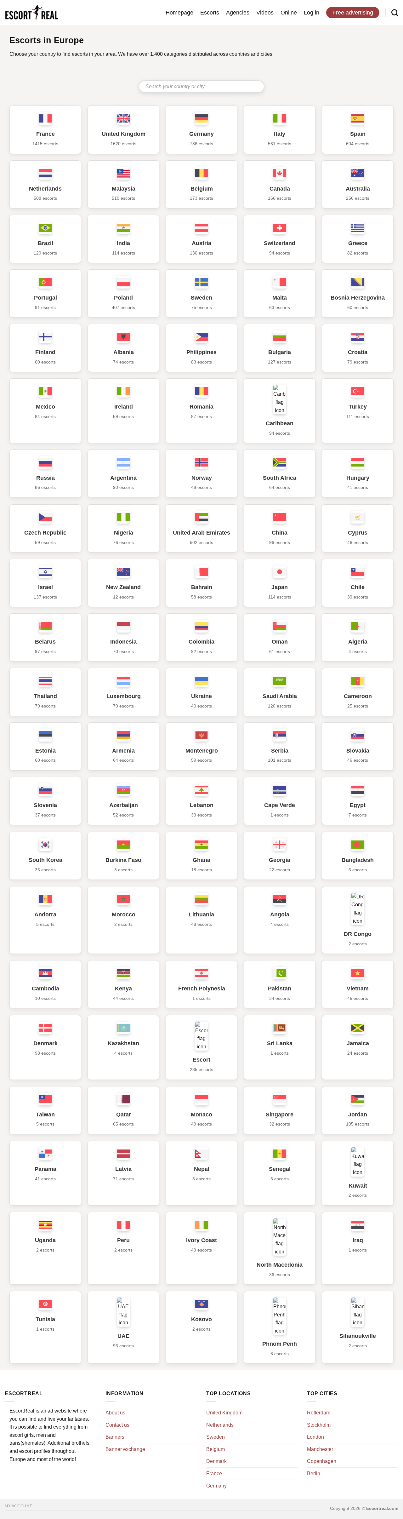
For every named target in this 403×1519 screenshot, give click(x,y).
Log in (311, 12)
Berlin (313, 1473)
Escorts (209, 12)
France (214, 1473)
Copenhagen (321, 1461)
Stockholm (319, 1425)
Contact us (117, 1425)
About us (115, 1412)
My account (18, 1506)
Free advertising (352, 12)
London (315, 1437)
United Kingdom (224, 1412)
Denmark (216, 1461)
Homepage (179, 12)
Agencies (237, 12)
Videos (265, 12)
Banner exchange (125, 1449)
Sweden (215, 1437)
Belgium (215, 1449)
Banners (114, 1437)
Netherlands (220, 1425)
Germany (216, 1485)
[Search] (394, 12)
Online (289, 12)
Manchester (320, 1449)
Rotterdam (318, 1412)
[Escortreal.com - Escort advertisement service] (31, 12)
